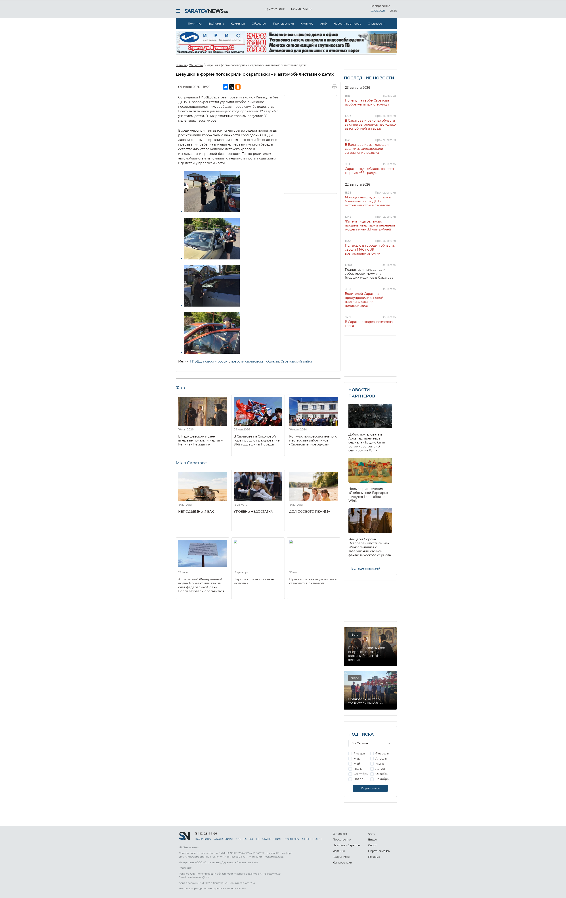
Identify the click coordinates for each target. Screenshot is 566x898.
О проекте (340, 833)
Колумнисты (341, 856)
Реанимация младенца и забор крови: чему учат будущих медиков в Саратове (369, 274)
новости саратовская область (255, 361)
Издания (339, 851)
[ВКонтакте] (225, 87)
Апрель (381, 758)
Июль (357, 768)
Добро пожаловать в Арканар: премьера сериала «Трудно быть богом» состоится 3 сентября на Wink (366, 442)
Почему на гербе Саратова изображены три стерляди (367, 102)
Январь (359, 753)
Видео (372, 839)
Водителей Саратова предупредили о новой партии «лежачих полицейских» (364, 300)
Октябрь (381, 773)
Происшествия (283, 23)
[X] (231, 87)
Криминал (238, 23)
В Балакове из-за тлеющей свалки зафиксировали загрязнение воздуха (367, 149)
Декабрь (381, 779)
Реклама (374, 856)
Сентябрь (360, 773)
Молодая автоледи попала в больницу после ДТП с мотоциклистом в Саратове (368, 201)
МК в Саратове (191, 463)
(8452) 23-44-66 (206, 833)
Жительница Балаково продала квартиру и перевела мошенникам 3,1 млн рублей (370, 225)
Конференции (342, 862)
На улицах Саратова (347, 845)
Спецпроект (376, 23)
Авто (323, 23)
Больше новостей (366, 568)
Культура (307, 23)
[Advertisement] (310, 144)
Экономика (216, 23)
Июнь (379, 763)
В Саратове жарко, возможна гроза (369, 324)
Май (356, 763)
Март (357, 758)
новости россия (216, 361)
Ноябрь (359, 779)
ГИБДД (196, 361)
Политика (195, 23)
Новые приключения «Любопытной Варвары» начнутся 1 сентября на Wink (368, 495)
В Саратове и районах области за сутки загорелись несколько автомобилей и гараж (370, 124)
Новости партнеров (347, 23)
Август (380, 768)
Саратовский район (297, 361)
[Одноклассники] (238, 87)
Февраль (382, 753)
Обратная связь (379, 851)
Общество (259, 23)
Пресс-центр (342, 839)
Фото (371, 833)
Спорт (372, 845)
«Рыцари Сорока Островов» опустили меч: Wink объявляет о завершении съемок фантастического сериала (369, 547)
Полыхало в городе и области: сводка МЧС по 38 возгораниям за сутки (370, 249)
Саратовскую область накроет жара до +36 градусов (369, 171)
